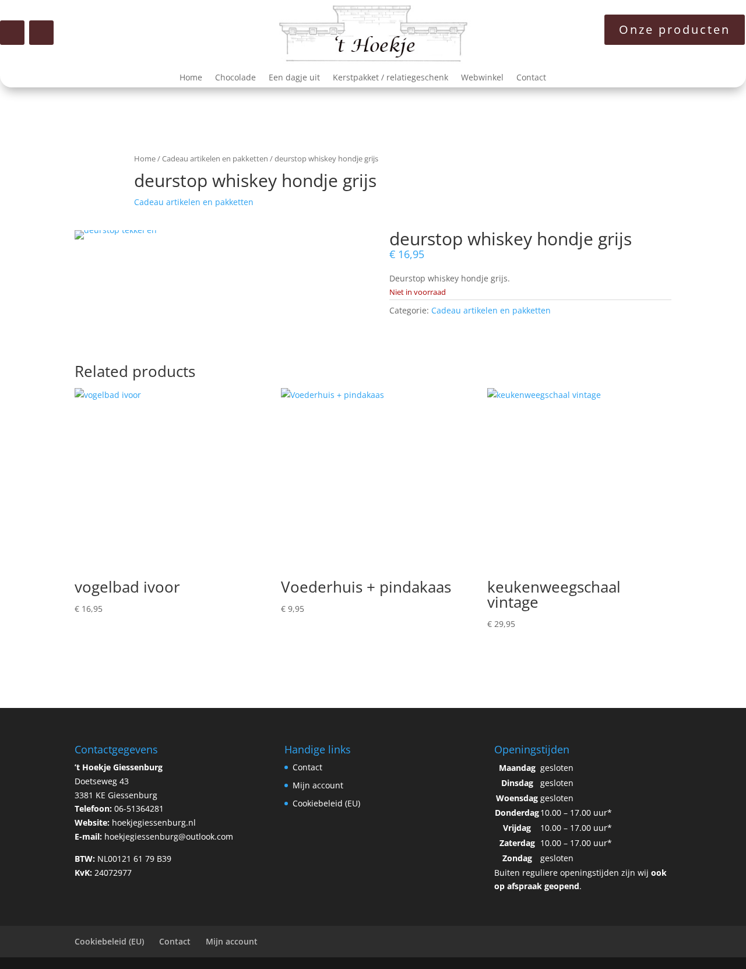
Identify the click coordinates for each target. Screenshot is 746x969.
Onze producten (674, 29)
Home (191, 78)
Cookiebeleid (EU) (326, 803)
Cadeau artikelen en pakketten (215, 158)
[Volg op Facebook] (12, 32)
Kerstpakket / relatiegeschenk (390, 78)
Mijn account (318, 785)
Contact (531, 78)
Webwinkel (482, 78)
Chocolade (235, 78)
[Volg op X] (41, 32)
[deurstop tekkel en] (116, 229)
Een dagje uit (294, 78)
